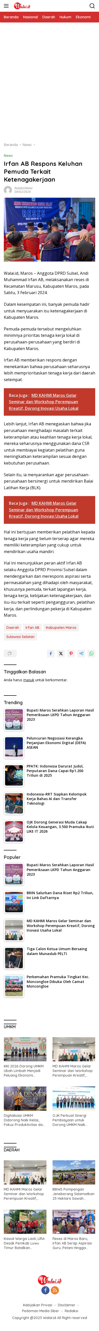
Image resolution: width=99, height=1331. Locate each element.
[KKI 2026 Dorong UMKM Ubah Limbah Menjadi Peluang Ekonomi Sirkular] (25, 1049)
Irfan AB (32, 627)
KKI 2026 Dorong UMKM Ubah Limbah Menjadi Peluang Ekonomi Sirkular (24, 1071)
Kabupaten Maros (61, 627)
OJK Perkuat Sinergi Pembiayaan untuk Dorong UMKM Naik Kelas (69, 1120)
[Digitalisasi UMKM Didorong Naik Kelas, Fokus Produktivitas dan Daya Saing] (25, 1099)
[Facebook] (45, 1290)
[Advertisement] (49, 84)
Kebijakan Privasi (37, 1305)
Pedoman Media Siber (40, 1311)
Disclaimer (66, 1305)
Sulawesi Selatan (20, 636)
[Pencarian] (92, 6)
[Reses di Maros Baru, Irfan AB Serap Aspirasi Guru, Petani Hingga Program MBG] (74, 1222)
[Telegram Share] (81, 653)
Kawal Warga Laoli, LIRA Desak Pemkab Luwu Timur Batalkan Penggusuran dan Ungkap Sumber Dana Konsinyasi (24, 1243)
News (8, 155)
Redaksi (71, 1311)
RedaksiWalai (23, 188)
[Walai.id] (21, 6)
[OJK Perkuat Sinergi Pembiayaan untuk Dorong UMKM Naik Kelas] (74, 1099)
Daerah (12, 627)
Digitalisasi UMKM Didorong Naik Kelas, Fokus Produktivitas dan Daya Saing (24, 1120)
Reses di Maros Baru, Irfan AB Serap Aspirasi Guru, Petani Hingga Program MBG (72, 1243)
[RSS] (55, 1290)
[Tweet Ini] (61, 653)
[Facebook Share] (51, 653)
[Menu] (7, 6)
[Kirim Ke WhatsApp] (91, 653)
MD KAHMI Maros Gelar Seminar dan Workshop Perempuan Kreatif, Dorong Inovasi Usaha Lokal (73, 1071)
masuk (28, 679)
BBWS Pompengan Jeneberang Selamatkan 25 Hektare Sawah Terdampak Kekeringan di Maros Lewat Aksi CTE (73, 1194)
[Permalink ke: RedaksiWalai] (8, 189)
